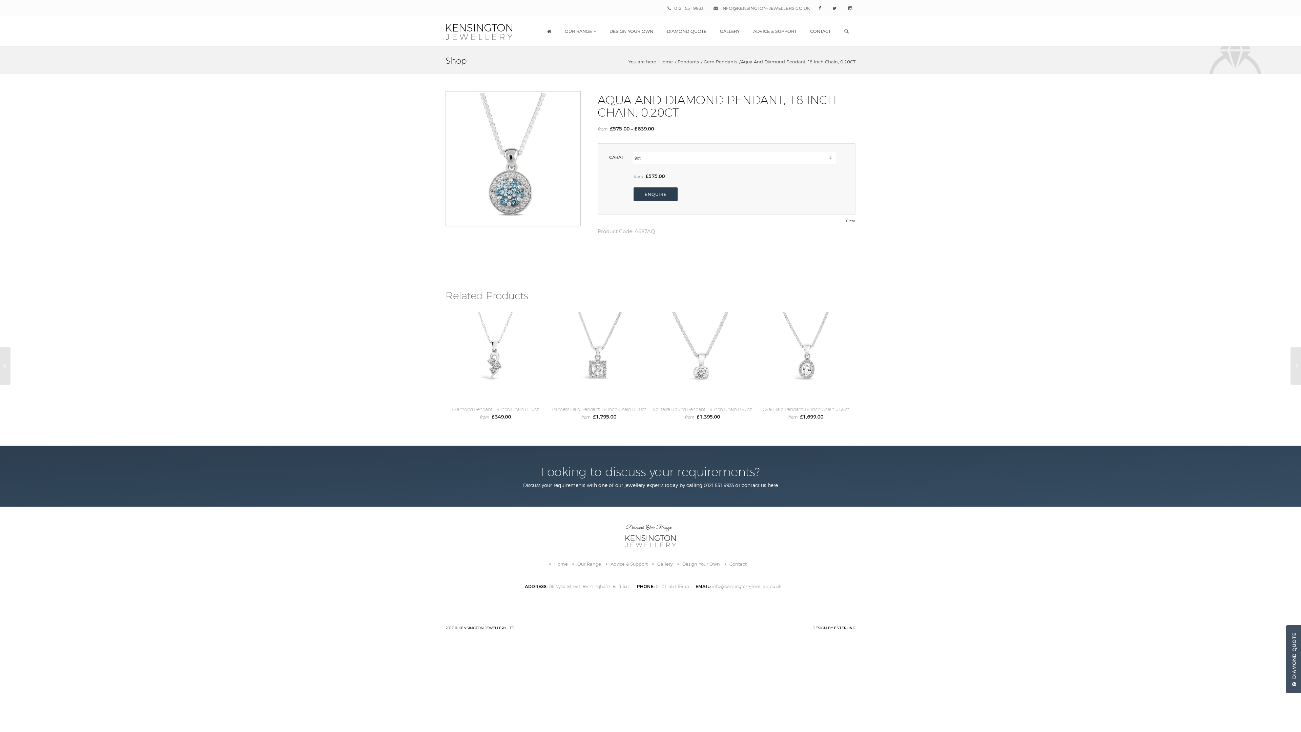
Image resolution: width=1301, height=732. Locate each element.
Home (666, 61)
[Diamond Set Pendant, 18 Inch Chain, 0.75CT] (1295, 366)
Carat (616, 157)
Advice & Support (629, 564)
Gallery (665, 564)
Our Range (589, 564)
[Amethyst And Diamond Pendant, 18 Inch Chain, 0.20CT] (5, 366)
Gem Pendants (720, 61)
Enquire (656, 194)
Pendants (688, 61)
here (773, 485)
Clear (850, 221)
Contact (738, 564)
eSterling (844, 628)
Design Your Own (701, 564)
